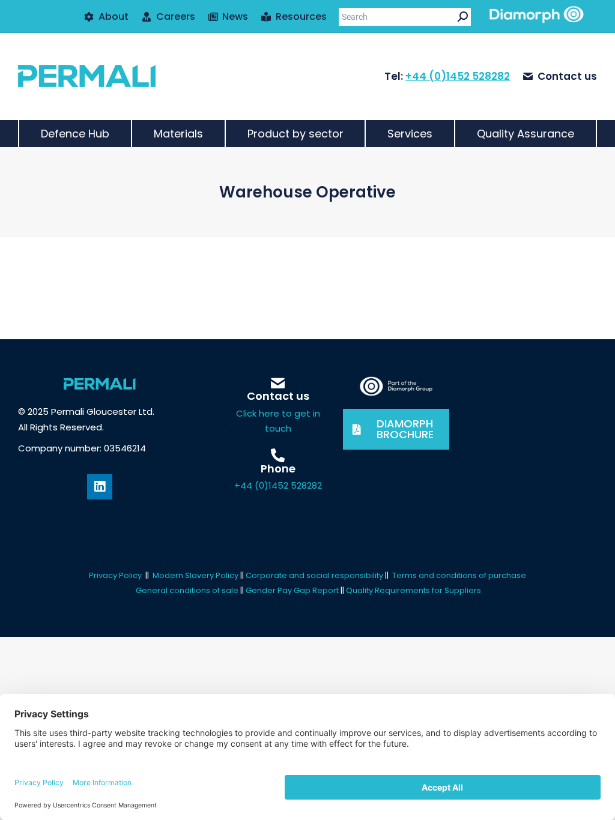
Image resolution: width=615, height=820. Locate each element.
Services (409, 133)
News (235, 16)
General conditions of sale (187, 590)
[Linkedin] (99, 486)
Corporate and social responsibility (314, 575)
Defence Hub (75, 133)
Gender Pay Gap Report (293, 590)
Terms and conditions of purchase (459, 575)
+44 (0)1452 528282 (457, 76)
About (113, 16)
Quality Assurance (525, 133)
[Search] (463, 17)
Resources (301, 16)
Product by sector (295, 133)
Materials (178, 133)
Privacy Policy (115, 575)
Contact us (567, 76)
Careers (175, 16)
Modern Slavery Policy (195, 575)
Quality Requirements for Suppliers (413, 590)
